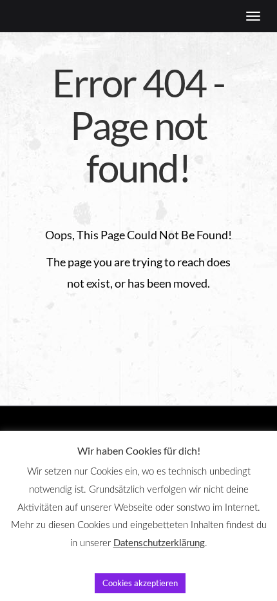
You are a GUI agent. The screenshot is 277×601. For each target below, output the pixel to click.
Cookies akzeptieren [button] (140, 583)
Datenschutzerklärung (159, 543)
